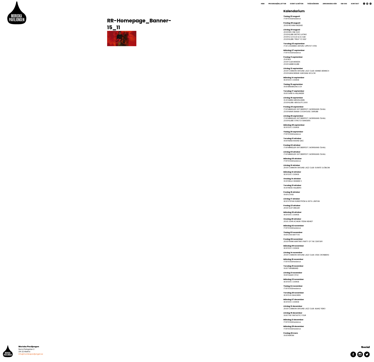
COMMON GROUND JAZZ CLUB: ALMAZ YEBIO (304, 308)
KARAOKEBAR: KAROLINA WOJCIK (299, 73)
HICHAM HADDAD (293, 25)
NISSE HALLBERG (292, 188)
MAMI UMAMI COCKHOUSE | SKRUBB (300, 111)
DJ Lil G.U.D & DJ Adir (294, 37)
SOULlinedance (292, 19)
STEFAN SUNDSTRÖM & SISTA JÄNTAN (301, 201)
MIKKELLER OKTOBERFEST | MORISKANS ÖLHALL (304, 109)
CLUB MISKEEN (291, 62)
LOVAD (288, 194)
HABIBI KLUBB (291, 64)
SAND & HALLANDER (293, 93)
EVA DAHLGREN (292, 295)
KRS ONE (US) (291, 32)
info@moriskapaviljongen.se (31, 354)
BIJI (287, 59)
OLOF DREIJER (291, 208)
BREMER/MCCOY (292, 86)
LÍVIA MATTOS (291, 235)
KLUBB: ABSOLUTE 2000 (295, 102)
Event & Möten (296, 4)
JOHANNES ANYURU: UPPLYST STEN (300, 46)
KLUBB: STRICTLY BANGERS (296, 120)
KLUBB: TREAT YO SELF (294, 39)
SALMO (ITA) (291, 275)
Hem (263, 4)
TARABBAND (290, 268)
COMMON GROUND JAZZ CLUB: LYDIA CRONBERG (306, 255)
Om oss (344, 4)
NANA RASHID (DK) (293, 141)
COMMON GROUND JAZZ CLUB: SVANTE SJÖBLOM (306, 167)
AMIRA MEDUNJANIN (294, 100)
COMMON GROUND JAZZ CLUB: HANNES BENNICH (306, 71)
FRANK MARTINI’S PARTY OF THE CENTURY (303, 241)
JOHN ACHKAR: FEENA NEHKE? (298, 221)
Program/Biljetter (277, 4)
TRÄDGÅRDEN (313, 4)
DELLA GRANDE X (292, 181)
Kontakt (355, 4)
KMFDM (288, 335)
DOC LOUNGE (291, 80)
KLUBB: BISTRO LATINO (295, 34)
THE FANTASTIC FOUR (294, 315)
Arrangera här (330, 4)
